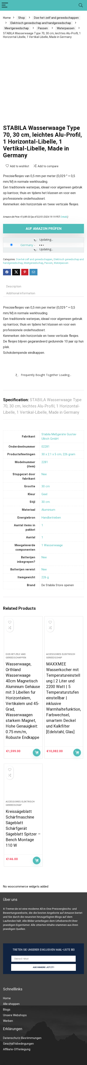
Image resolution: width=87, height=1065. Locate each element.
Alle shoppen (11, 1003)
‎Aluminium (48, 510)
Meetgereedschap (17, 28)
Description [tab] (13, 286)
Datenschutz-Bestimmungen (22, 1038)
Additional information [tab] (20, 293)
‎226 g (45, 577)
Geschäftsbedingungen (18, 1043)
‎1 (42, 525)
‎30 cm (45, 486)
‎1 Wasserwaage (52, 545)
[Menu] (5, 5)
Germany (26, 245)
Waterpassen (65, 28)
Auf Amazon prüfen (44, 229)
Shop (21, 17)
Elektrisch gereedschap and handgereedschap (41, 23)
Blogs (6, 1009)
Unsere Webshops (15, 1015)
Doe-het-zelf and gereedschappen (56, 17)
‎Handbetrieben (51, 517)
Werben (8, 1020)
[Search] (81, 5)
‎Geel (44, 494)
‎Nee (44, 474)
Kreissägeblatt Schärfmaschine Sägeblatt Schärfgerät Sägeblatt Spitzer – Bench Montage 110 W (23, 828)
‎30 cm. (45, 502)
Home (7, 17)
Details (64, 216)
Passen (43, 28)
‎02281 (45, 446)
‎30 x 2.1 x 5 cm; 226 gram (58, 454)
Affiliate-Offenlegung (16, 1049)
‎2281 (44, 462)
